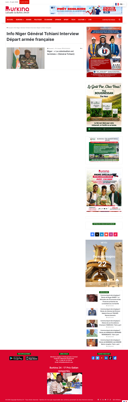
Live (90, 19)
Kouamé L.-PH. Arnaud (55, 48)
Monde (28, 19)
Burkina (19, 19)
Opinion (58, 19)
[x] (97, 359)
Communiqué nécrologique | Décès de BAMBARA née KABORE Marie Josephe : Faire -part (110, 342)
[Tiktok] (110, 359)
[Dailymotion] (114, 359)
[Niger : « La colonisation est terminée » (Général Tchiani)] (26, 58)
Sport (66, 19)
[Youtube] (102, 359)
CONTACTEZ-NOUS (108, 20)
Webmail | (63, 358)
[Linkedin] (106, 359)
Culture (81, 19)
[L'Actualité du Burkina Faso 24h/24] (17, 9)
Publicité (56, 358)
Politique (38, 19)
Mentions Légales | (56, 357)
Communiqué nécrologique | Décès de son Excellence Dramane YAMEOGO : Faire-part (110, 323)
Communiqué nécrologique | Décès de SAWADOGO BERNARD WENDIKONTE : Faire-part (110, 332)
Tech (73, 19)
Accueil (10, 19)
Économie (48, 19)
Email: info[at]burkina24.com (64, 362)
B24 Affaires (117, 399)
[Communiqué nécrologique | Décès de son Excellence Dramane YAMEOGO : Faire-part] (92, 323)
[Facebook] (93, 359)
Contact (75, 357)
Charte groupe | (67, 357)
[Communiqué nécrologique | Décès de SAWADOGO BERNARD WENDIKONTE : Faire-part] (92, 333)
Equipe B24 (70, 358)
